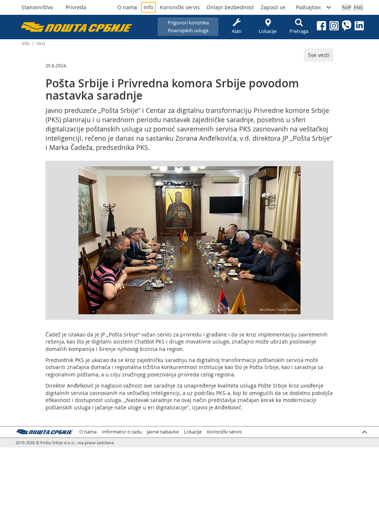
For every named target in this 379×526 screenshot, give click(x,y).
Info (148, 7)
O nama (127, 7)
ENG (358, 7)
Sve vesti (318, 54)
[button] (294, 173)
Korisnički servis (180, 7)
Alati (236, 31)
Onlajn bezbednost (230, 7)
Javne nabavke (163, 432)
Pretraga (298, 31)
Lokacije (267, 31)
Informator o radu (122, 432)
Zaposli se (273, 7)
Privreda (76, 7)
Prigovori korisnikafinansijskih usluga (188, 26)
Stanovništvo (37, 7)
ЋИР (346, 7)
